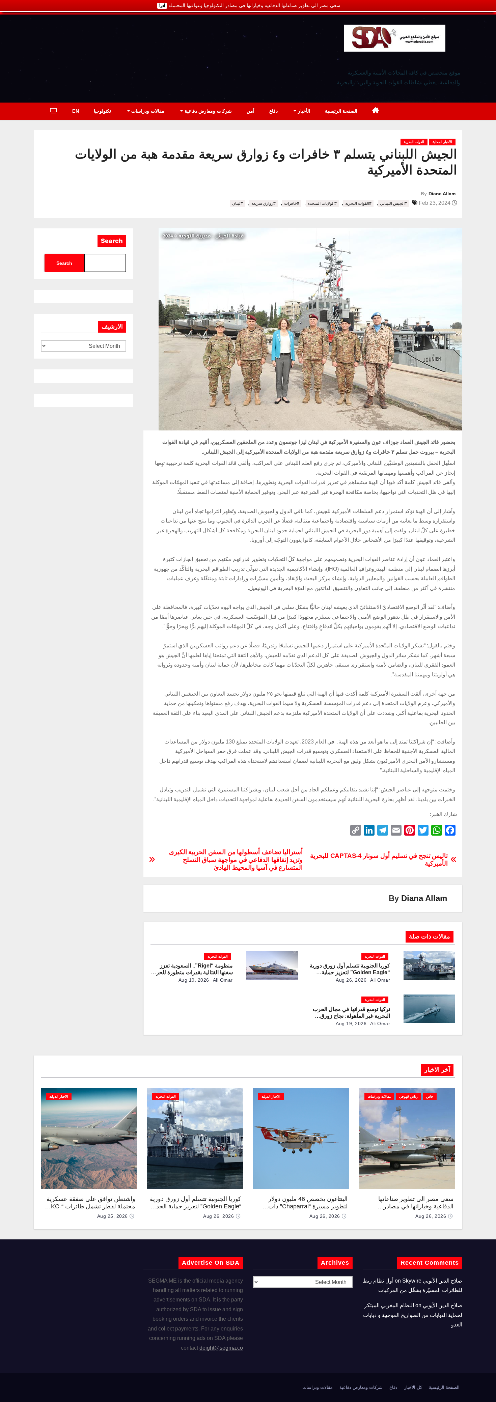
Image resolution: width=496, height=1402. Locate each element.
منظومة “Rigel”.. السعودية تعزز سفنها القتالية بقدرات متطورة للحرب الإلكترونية (192, 972)
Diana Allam (442, 193)
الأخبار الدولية (270, 1096)
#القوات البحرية (358, 203)
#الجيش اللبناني (393, 203)
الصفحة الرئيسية (341, 111)
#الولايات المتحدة (322, 203)
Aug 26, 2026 (351, 980)
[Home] (376, 111)
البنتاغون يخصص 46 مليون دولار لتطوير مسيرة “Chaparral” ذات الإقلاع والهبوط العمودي (308, 1206)
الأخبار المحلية (442, 142)
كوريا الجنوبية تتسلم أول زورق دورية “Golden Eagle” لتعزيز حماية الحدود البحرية (350, 972)
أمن (250, 111)
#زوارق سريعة (263, 203)
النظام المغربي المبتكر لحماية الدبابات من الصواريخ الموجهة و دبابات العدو (412, 1314)
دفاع (273, 111)
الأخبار (303, 111)
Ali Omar (379, 980)
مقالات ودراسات (147, 111)
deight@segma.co (221, 1348)
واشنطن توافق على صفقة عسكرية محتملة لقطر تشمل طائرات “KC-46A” (91, 1206)
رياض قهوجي (408, 1096)
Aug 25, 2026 (112, 1216)
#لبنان (237, 203)
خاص (429, 1096)
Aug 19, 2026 (193, 980)
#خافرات (291, 203)
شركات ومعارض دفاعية (207, 111)
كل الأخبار (413, 1387)
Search (112, 241)
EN (75, 111)
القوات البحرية (414, 142)
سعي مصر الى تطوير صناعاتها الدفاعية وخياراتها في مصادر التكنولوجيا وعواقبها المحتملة (415, 1206)
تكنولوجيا (102, 111)
